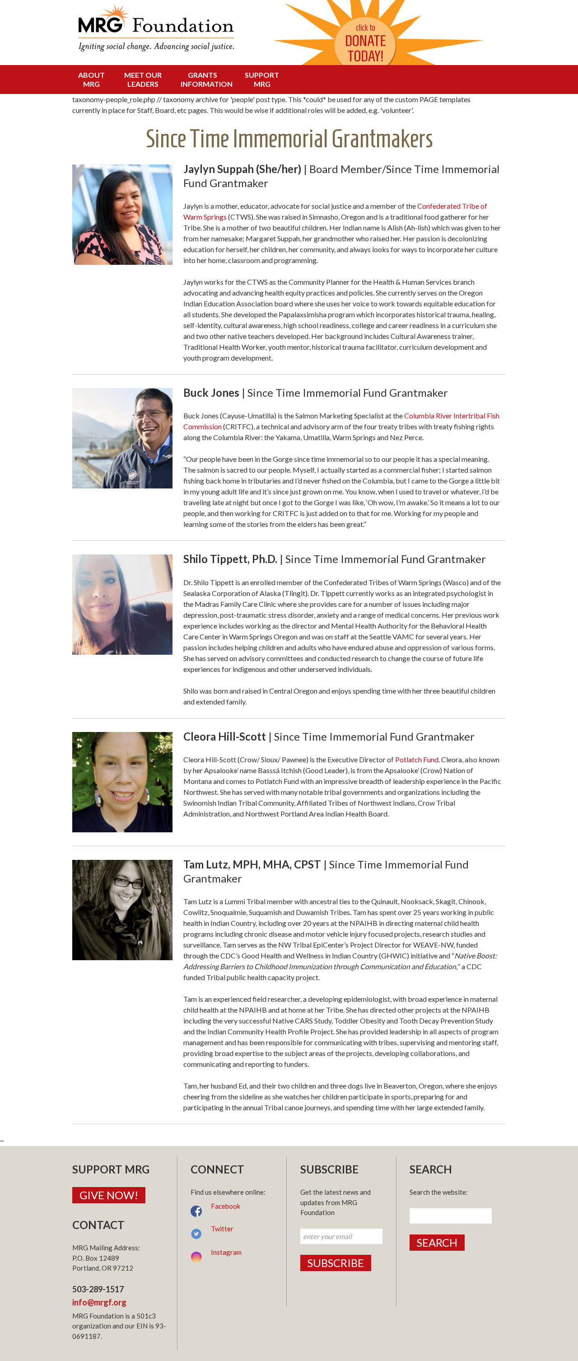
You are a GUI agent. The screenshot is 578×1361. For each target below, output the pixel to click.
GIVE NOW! (108, 1194)
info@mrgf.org (99, 1302)
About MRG (91, 79)
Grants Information (205, 79)
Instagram (226, 1252)
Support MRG (262, 79)
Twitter (222, 1229)
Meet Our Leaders (143, 79)
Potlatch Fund (416, 759)
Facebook (225, 1206)
